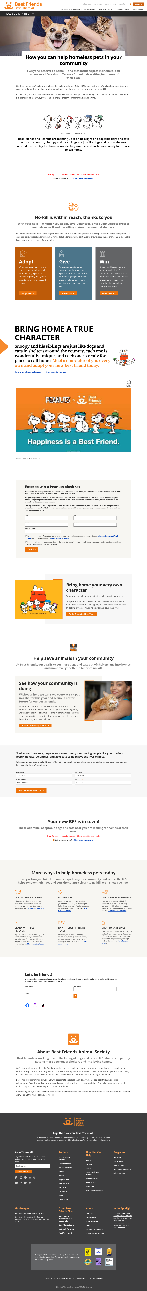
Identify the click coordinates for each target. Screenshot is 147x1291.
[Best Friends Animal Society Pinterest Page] (26, 1177)
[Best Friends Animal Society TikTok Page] (21, 1183)
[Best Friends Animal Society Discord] (30, 1183)
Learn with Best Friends (25, 929)
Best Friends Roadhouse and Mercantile (65, 1218)
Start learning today (35, 944)
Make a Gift (67, 293)
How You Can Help (106, 9)
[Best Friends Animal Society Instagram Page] (21, 1177)
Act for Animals (65, 1167)
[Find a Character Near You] (73, 599)
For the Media (92, 1221)
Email (27, 522)
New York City (120, 1165)
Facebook (27, 1005)
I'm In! (31, 549)
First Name (20, 772)
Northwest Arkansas (122, 1169)
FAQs (88, 1225)
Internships (91, 1217)
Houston (117, 1157)
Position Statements (94, 1229)
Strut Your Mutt (65, 1233)
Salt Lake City (119, 1173)
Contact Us (48, 1278)
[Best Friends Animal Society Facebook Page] (17, 1177)
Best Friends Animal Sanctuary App (29, 1213)
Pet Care (62, 1187)
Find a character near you (56, 372)
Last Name (78, 772)
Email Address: (21, 780)
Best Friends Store (66, 1225)
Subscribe (22, 1171)
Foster (88, 1168)
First (27, 515)
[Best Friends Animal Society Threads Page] (35, 1177)
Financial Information (95, 1233)
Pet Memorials (97, 4)
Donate (137, 4)
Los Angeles (118, 1161)
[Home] (23, 5)
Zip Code (77, 522)
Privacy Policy (80, 1278)
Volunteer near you (28, 897)
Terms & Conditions (96, 1278)
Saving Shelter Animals (71, 9)
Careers (89, 1213)
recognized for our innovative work (60, 1257)
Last (75, 515)
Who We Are (87, 4)
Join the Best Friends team (71, 929)
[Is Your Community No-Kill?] (73, 704)
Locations (107, 4)
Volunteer (90, 1186)
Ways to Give (64, 1179)
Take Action (91, 1182)
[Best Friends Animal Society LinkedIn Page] (30, 1177)
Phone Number (30, 529)
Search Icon (132, 4)
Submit (75, 996)
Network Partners (66, 1229)
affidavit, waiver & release (58, 538)
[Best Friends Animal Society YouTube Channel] (17, 1183)
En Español (121, 4)
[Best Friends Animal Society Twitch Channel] (26, 1183)
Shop (114, 4)
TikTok (43, 1005)
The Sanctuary (90, 9)
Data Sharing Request (64, 1278)
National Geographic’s (123, 1214)
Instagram (35, 1005)
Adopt (128, 9)
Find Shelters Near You (30, 790)
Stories (120, 9)
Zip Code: (78, 780)
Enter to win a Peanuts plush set (28, 372)
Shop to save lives (113, 927)
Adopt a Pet (26, 293)
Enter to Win (108, 293)
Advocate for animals (116, 897)
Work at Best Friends (94, 1190)
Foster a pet (66, 897)
